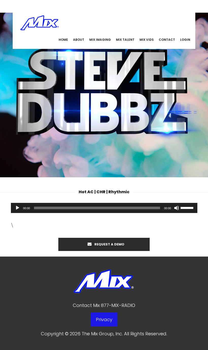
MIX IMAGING (100, 39)
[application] (104, 208)
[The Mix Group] (39, 21)
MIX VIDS (147, 39)
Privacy (104, 319)
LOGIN (185, 39)
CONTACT (167, 39)
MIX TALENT (125, 39)
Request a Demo (109, 244)
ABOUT (78, 39)
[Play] (17, 207)
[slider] (188, 207)
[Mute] (176, 207)
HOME (63, 39)
